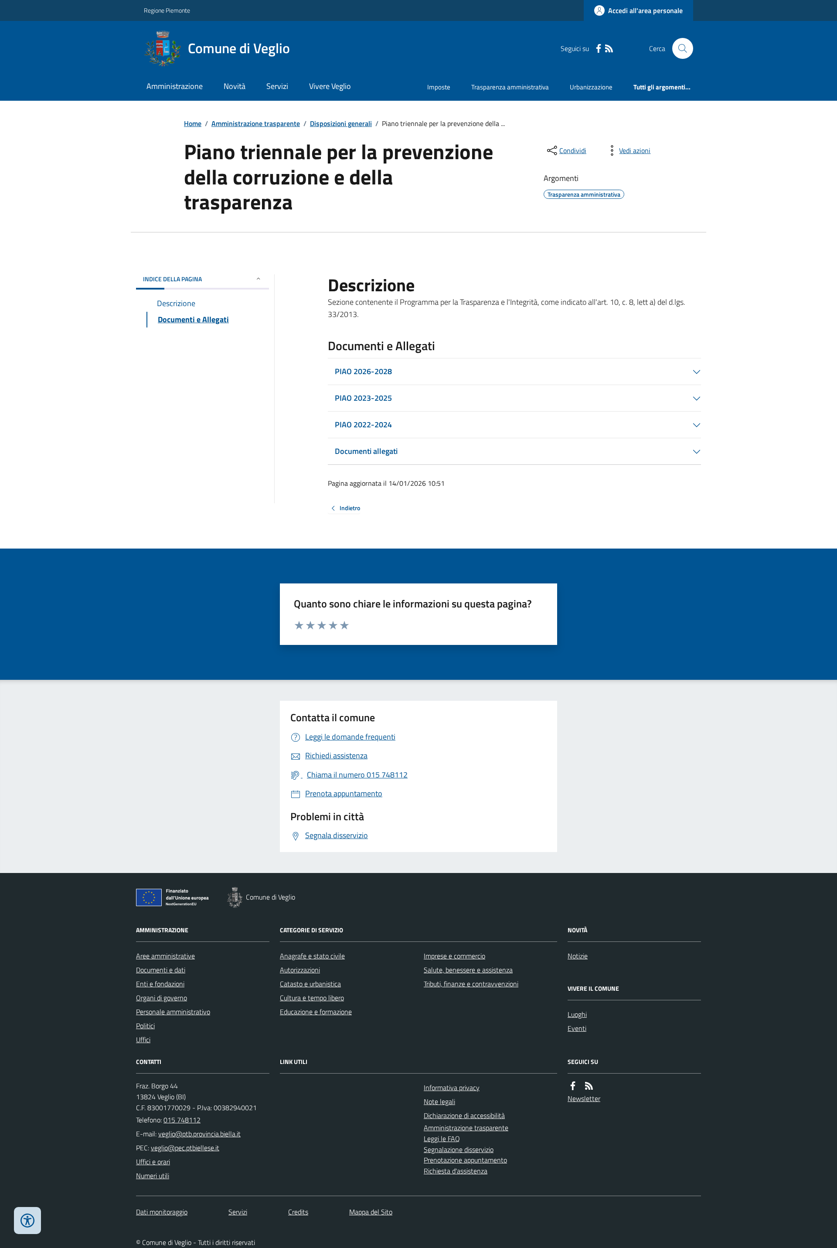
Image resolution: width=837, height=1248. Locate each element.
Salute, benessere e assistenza (468, 970)
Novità (234, 86)
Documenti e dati (160, 970)
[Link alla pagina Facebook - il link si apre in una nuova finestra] (598, 48)
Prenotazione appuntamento (465, 1160)
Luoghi (577, 1014)
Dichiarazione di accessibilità (464, 1115)
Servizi (277, 86)
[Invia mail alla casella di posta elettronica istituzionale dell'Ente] (199, 1134)
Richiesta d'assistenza (455, 1171)
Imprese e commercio (454, 956)
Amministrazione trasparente (255, 123)
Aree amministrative (165, 956)
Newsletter (584, 1098)
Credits (298, 1212)
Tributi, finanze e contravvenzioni (471, 984)
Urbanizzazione (591, 87)
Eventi (577, 1028)
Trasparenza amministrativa (510, 87)
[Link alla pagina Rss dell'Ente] (589, 1086)
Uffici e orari (153, 1161)
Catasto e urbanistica (310, 984)
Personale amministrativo (173, 1011)
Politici (145, 1025)
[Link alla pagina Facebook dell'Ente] (573, 1086)
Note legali (439, 1101)
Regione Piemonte (167, 10)
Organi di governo (161, 997)
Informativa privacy (452, 1087)
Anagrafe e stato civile (312, 956)
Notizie (578, 956)
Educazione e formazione (316, 1011)
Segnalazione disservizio (458, 1149)
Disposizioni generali (341, 123)
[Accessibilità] (27, 1221)
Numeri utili (152, 1175)
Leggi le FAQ (442, 1138)
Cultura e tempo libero (312, 997)
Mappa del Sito (370, 1212)
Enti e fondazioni (160, 984)
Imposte (438, 87)
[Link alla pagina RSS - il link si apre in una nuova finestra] (609, 48)
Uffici (143, 1039)
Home (192, 123)
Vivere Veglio (330, 86)
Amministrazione (174, 86)
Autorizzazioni (300, 970)
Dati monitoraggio (161, 1212)
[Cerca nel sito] (679, 48)
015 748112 (182, 1120)
